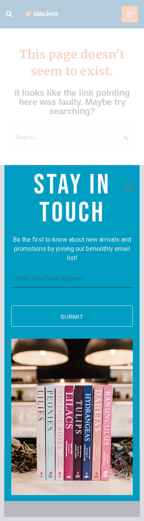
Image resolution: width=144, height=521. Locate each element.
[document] (72, 260)
